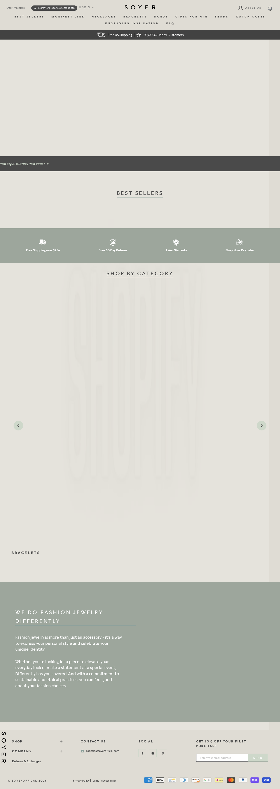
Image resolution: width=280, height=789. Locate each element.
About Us (253, 7)
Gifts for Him (191, 16)
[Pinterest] (163, 753)
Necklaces (104, 16)
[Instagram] (153, 753)
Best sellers (29, 16)
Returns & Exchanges (26, 761)
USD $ (84, 7)
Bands (161, 16)
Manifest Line (67, 16)
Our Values (16, 7)
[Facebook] (142, 753)
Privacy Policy (81, 780)
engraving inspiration (132, 23)
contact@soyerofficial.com (102, 751)
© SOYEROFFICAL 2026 (27, 780)
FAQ (170, 23)
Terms (95, 780)
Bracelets (135, 16)
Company (22, 751)
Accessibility (108, 780)
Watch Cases (251, 16)
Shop (17, 741)
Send (257, 758)
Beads (222, 16)
